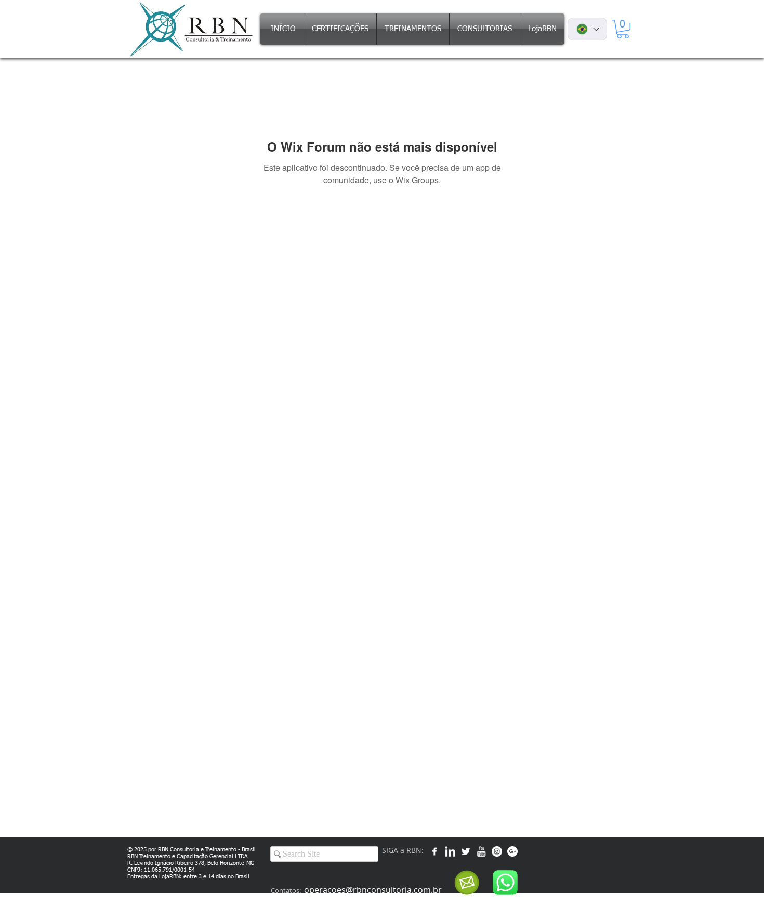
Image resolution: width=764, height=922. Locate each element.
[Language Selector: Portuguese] (587, 29)
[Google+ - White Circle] (512, 851)
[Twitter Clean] (465, 851)
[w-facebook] (434, 851)
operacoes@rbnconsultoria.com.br (373, 890)
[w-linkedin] (450, 851)
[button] (623, 29)
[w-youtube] (481, 851)
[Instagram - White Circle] (497, 851)
